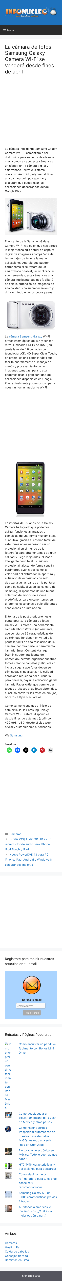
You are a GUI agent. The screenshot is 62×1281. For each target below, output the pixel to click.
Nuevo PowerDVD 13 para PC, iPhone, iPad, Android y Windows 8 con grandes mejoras (28, 859)
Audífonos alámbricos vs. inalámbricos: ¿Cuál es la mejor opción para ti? (35, 1211)
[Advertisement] (31, 113)
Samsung (16, 735)
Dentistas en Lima (17, 1260)
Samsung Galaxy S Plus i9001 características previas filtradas (38, 1197)
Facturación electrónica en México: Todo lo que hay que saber (38, 1155)
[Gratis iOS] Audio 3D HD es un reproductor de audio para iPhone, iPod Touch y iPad (28, 844)
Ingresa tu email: (31, 999)
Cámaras (15, 834)
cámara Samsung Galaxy (25, 336)
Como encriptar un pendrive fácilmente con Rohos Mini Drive (37, 1048)
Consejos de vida (16, 1256)
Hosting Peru (13, 1247)
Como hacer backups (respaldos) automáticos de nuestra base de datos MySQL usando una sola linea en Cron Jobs (37, 1136)
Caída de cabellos (17, 1251)
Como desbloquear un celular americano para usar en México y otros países (37, 1118)
